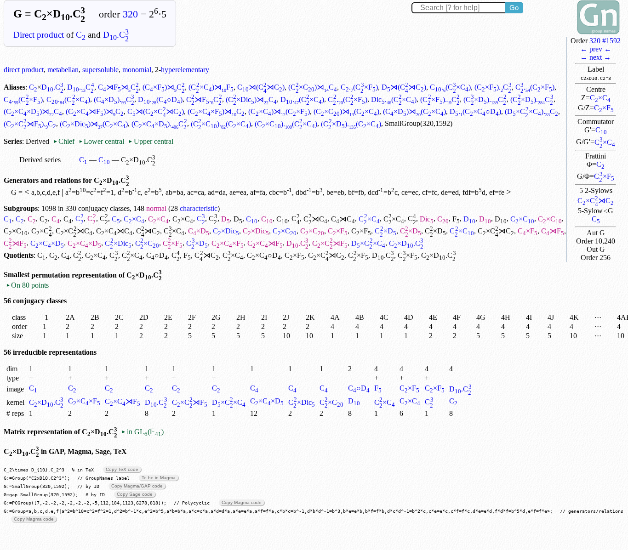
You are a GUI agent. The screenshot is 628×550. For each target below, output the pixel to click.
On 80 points (27, 285)
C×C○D (264, 255)
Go (514, 7)
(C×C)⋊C (312, 87)
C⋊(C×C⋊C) (155, 111)
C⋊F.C (204, 99)
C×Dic (226, 231)
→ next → (595, 57)
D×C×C (368, 243)
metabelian (63, 70)
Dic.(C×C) (394, 99)
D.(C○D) (160, 99)
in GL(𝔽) (142, 432)
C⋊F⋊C (118, 87)
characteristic (198, 208)
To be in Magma (159, 477)
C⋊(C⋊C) (261, 87)
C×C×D (47, 243)
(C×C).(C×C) (221, 124)
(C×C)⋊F (210, 87)
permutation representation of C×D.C (96, 275)
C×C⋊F (265, 243)
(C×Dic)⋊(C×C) (94, 124)
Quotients (19, 255)
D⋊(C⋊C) (404, 87)
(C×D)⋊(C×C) (414, 111)
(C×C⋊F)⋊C (95, 111)
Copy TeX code (122, 469)
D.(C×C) (302, 99)
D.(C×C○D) (475, 111)
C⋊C (315, 219)
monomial (136, 70)
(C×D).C (114, 99)
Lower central (101, 141)
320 (130, 14)
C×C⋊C (595, 200)
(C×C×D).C (159, 124)
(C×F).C (492, 87)
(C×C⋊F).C (30, 124)
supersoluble (100, 70)
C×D (198, 231)
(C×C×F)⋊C (216, 111)
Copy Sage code (135, 494)
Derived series (40, 160)
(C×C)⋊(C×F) (279, 111)
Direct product (38, 35)
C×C (600, 98)
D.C (116, 35)
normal (156, 208)
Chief (64, 141)
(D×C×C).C (531, 111)
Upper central (150, 141)
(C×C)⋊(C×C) (346, 111)
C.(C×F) (359, 87)
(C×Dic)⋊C (251, 99)
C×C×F (227, 243)
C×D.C (46, 402)
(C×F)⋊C (164, 87)
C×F (604, 108)
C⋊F (552, 231)
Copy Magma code (242, 502)
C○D (157, 255)
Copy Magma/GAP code (137, 485)
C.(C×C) (450, 87)
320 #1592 (605, 41)
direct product (24, 70)
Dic (427, 219)
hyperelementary (185, 70)
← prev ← (595, 49)
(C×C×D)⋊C (33, 111)
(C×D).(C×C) (351, 124)
